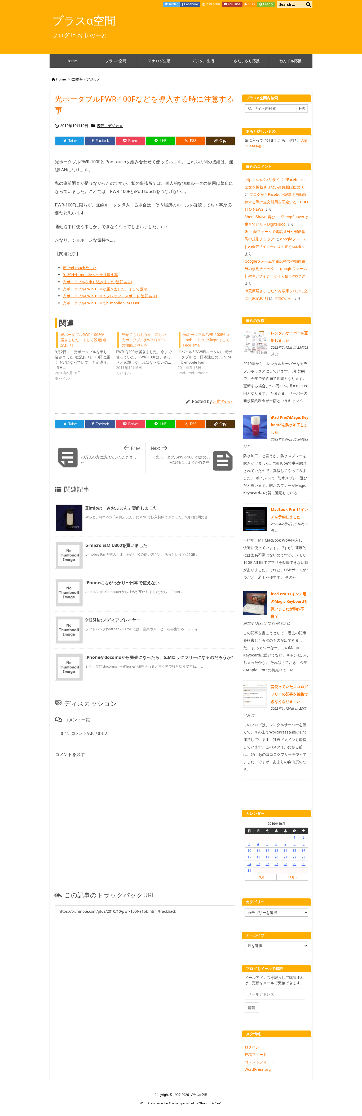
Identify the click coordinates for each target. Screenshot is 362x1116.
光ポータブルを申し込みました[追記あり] (97, 281)
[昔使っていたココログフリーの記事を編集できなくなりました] (255, 695)
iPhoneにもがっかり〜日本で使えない (122, 583)
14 (285, 850)
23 (303, 857)
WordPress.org (258, 1069)
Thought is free (210, 1103)
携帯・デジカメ (88, 79)
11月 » (292, 877)
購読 (251, 1007)
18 (258, 857)
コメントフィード (259, 1061)
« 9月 (260, 877)
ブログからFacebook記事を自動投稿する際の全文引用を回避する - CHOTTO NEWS (276, 202)
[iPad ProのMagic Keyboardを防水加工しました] (255, 426)
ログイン (252, 1047)
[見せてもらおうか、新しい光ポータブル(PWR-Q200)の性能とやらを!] (146, 353)
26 (267, 864)
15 (294, 850)
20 (276, 857)
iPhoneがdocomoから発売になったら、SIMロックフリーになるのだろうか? (159, 657)
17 (249, 857)
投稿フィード (256, 1054)
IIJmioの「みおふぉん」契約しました (121, 508)
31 (249, 870)
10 (249, 850)
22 (294, 857)
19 (267, 857)
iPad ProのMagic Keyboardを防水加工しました (289, 425)
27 (276, 864)
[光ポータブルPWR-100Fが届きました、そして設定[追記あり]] (85, 356)
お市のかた (223, 401)
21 (285, 857)
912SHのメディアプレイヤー (112, 620)
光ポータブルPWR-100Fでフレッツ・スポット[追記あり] (110, 295)
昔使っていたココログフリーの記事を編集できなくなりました (289, 694)
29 (294, 864)
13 (276, 850)
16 (303, 850)
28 (285, 864)
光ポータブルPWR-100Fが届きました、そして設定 (105, 288)
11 (258, 850)
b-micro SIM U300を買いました (116, 545)
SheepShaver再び (260, 216)
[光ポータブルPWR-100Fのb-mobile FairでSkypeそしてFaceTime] (208, 353)
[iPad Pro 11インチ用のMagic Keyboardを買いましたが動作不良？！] (255, 602)
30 (303, 864)
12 (267, 850)
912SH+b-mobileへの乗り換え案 (90, 274)
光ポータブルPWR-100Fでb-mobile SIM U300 (101, 302)
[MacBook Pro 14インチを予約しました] (255, 518)
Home (61, 79)
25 (258, 864)
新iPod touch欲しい (79, 267)
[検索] (308, 4)
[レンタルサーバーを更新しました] (255, 341)
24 (249, 864)
